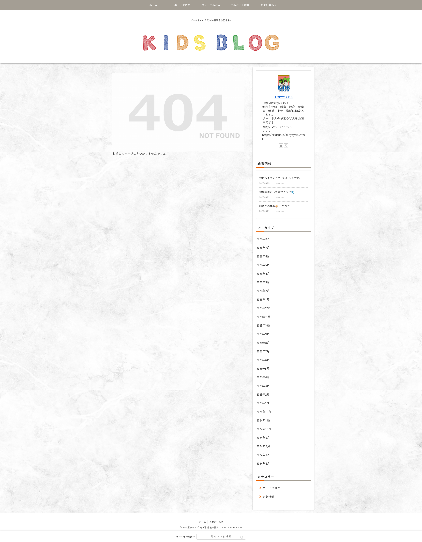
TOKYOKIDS (283, 97)
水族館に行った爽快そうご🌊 (276, 192)
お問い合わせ (216, 522)
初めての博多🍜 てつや (274, 206)
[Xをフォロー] (286, 145)
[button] (242, 538)
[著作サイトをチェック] (281, 145)
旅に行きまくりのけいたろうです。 (280, 178)
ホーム (202, 522)
